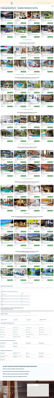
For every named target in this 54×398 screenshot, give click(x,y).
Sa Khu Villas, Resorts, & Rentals (32, 74)
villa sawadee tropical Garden (18, 138)
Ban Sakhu (17, 35)
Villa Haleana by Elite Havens (45, 159)
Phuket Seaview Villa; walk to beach (46, 103)
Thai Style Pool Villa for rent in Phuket (33, 138)
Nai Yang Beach (3, 327)
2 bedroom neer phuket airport (5, 138)
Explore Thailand (39, 3)
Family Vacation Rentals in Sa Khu (27, 178)
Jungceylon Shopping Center (43, 334)
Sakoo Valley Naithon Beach (31, 159)
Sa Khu (4, 35)
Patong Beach (42, 327)
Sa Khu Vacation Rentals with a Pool (28, 109)
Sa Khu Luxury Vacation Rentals (20, 74)
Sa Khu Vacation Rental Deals (28, 248)
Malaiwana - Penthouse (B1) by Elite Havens (33, 263)
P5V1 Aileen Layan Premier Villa (45, 242)
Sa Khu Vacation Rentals (28, 39)
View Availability (10, 57)
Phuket (2, 35)
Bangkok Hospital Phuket (17, 336)
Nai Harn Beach (16, 334)
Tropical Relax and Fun (31, 242)
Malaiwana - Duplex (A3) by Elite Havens (20, 277)
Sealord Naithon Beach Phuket (32, 20)
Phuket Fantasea (3, 334)
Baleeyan (29, 124)
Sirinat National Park (29, 327)
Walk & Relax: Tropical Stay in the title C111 (6, 263)
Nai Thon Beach (16, 327)
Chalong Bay (2, 336)
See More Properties (27, 213)
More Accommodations (47, 3)
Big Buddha (28, 336)
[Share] (52, 6)
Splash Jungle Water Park (30, 334)
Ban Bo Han (4, 70)
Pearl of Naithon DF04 (17, 20)
